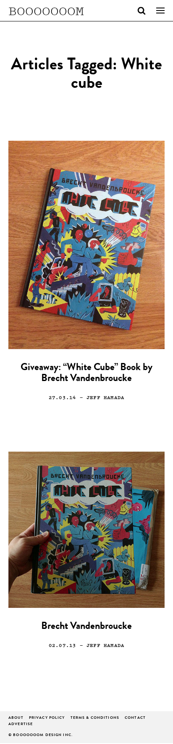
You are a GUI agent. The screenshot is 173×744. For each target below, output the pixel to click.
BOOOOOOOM (46, 10)
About (16, 718)
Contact (135, 718)
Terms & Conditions (95, 718)
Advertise (20, 724)
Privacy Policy (47, 718)
